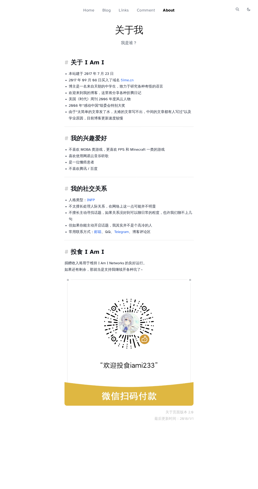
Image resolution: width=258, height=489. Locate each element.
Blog (106, 10)
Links (124, 10)
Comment (146, 10)
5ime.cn (127, 80)
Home (88, 10)
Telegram (121, 232)
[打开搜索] (237, 9)
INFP (91, 200)
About (169, 10)
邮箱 (97, 232)
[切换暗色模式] (248, 9)
